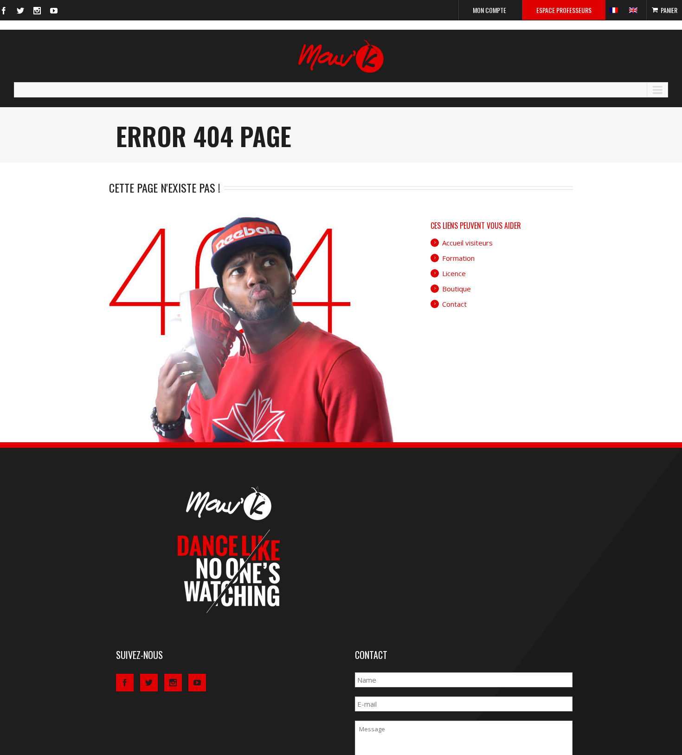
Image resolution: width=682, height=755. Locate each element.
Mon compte (489, 10)
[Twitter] (20, 10)
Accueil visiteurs (467, 242)
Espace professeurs (564, 10)
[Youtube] (54, 10)
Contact (454, 304)
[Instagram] (37, 10)
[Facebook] (3, 10)
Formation (458, 258)
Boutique (456, 288)
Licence (454, 273)
